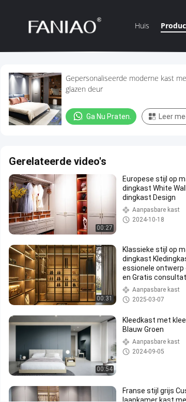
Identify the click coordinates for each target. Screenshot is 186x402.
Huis (142, 25)
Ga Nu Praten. (108, 116)
